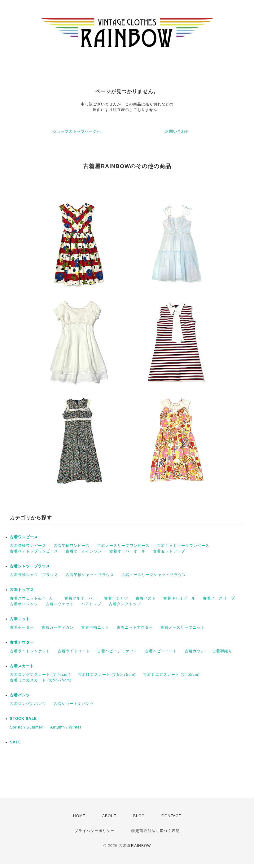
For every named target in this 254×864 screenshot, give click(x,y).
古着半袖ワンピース (72, 545)
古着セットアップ (169, 551)
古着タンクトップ (125, 604)
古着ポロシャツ (24, 604)
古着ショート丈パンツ (74, 704)
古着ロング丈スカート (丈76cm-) (40, 674)
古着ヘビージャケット (117, 651)
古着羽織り (222, 651)
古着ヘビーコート (161, 651)
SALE (15, 742)
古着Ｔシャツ (116, 598)
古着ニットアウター (135, 627)
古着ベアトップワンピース (34, 551)
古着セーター (22, 627)
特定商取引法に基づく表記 (155, 831)
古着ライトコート (74, 651)
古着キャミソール (179, 598)
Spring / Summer (26, 727)
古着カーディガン (58, 627)
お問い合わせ (177, 131)
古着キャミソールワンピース (183, 545)
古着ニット (20, 619)
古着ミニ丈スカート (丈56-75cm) (41, 680)
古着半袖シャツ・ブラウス (90, 575)
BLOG (139, 816)
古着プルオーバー (80, 598)
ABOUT (109, 816)
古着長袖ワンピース (28, 545)
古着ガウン (195, 651)
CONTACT (171, 816)
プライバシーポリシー (94, 831)
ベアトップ (91, 604)
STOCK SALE (23, 718)
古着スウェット (60, 604)
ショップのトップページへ (77, 131)
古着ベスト (146, 598)
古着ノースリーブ (219, 598)
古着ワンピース (24, 537)
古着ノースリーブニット (182, 627)
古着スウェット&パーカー (33, 598)
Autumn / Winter (65, 727)
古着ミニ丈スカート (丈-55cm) (171, 674)
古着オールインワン (84, 551)
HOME (79, 816)
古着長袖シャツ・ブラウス (34, 575)
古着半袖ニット (95, 627)
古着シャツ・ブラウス (30, 566)
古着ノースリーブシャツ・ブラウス (153, 575)
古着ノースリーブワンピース (123, 545)
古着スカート (22, 666)
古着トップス (22, 589)
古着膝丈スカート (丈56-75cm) (107, 674)
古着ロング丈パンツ (28, 704)
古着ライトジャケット (30, 651)
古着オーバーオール (127, 551)
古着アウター (22, 642)
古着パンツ (20, 695)
